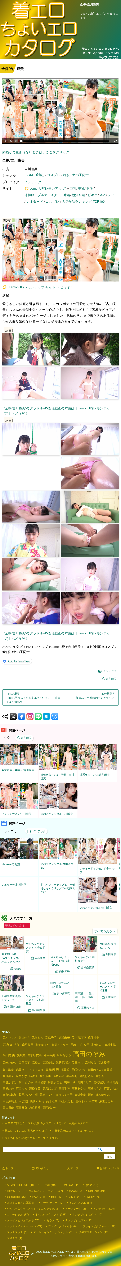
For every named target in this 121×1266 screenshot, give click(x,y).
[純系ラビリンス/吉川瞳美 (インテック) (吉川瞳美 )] (97, 768)
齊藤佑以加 (10, 1098)
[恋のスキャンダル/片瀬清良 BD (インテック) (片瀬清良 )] (58, 858)
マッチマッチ (15, 1235)
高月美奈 (8, 1079)
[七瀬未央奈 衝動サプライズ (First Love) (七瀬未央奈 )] (12, 994)
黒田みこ (77, 1066)
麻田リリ (21, 1073)
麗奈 (91, 1098)
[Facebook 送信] (21, 716)
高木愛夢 (104, 1066)
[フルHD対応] (34, 174)
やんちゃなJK (78, 1206)
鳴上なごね (66, 1105)
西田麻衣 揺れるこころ (107, 961)
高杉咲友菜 (35, 1059)
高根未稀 (64, 975)
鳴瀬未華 (64, 1041)
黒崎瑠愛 (99, 1086)
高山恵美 (9, 1058)
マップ (72, 1172)
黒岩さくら (47, 1098)
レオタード (34, 201)
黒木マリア (10, 1041)
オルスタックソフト (47, 1217)
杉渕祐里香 (38, 1014)
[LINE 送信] (38, 716)
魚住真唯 (34, 1111)
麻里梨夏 (27, 1048)
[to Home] (39, 57)
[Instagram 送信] (29, 716)
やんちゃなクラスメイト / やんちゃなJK (31, 1212)
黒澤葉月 (71, 1079)
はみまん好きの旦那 (19, 1206)
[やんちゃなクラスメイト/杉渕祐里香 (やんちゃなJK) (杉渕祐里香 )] (36, 994)
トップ (7, 1172)
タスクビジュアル (75, 1223)
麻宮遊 (23, 1104)
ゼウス (51, 1223)
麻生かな (21, 1079)
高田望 (65, 1073)
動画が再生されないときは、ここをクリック (36, 152)
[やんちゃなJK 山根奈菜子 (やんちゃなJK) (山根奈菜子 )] (85, 955)
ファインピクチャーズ (96, 1229)
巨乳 (73, 188)
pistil (54, 1200)
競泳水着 (78, 194)
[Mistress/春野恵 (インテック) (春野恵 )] (19, 858)
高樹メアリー (59, 1048)
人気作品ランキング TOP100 (83, 201)
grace (89, 1188)
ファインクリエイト (60, 1229)
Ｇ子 (86, 1048)
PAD (35, 1200)
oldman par (13, 1200)
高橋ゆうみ (95, 1092)
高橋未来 (52, 1072)
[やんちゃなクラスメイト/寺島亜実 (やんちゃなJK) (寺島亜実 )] (36, 955)
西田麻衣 (111, 969)
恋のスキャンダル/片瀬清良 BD (57, 865)
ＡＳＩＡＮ (36, 1073)
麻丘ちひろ (64, 1059)
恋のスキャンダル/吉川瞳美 (57, 814)
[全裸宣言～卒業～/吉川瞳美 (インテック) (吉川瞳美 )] (19, 764)
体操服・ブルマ (36, 194)
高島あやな (79, 1092)
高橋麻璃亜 (10, 1105)
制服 (66, 174)
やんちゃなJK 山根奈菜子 (85, 962)
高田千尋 (64, 1092)
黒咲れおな (78, 1073)
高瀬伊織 (48, 1066)
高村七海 (110, 1048)
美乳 (81, 188)
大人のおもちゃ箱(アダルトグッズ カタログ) (31, 1141)
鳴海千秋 (69, 1086)
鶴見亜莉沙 (63, 1066)
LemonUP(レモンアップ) (48, 188)
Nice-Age (93, 1194)
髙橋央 (36, 1066)
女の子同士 (80, 174)
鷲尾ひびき (26, 1098)
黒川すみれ (37, 1105)
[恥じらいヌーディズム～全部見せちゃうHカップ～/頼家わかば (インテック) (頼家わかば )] (58, 897)
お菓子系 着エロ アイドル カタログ (73, 1134)
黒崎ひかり (10, 1066)
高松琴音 (34, 1092)
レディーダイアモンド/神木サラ (97, 870)
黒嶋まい (81, 1105)
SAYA (17, 972)
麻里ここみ (106, 1105)
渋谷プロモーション (91, 1235)
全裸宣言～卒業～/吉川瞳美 (17, 770)
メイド (113, 194)
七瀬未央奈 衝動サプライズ (11, 1001)
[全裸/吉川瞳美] (60, 250)
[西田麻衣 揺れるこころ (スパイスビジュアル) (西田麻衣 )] (108, 953)
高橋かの (8, 1092)
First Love (67, 1188)
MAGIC (73, 1194)
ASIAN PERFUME (18, 1188)
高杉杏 (100, 1079)
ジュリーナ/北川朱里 (13, 903)
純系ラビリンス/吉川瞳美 (95, 774)
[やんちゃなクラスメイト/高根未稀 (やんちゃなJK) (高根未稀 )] (108, 992)
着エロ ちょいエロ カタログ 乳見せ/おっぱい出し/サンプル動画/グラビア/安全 (100, 53)
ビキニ (93, 194)
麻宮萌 (33, 1079)
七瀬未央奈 (14, 1010)
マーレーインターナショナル (50, 1235)
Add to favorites (18, 661)
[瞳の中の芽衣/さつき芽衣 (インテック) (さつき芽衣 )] (61, 994)
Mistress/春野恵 (10, 864)
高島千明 (51, 1041)
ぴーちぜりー (49, 1206)
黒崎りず (76, 1048)
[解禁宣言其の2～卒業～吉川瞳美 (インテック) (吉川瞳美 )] (58, 768)
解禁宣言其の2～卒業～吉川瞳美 (57, 776)
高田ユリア (84, 1086)
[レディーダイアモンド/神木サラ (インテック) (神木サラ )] (97, 862)
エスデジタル (15, 1217)
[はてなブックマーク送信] (46, 716)
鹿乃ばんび (49, 1092)
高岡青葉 (24, 1066)
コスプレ (53, 174)
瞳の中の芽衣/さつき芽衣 (60, 1001)
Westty (91, 1200)
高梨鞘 (93, 1105)
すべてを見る (105, 934)
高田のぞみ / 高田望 (100, 1073)
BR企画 (45, 1188)
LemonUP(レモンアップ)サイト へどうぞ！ (41, 287)
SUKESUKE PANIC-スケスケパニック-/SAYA (11, 961)
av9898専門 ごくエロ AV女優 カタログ (28, 1126)
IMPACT (12, 1194)
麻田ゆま (21, 1092)
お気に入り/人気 (107, 1172)
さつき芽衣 (63, 1010)
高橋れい (97, 1048)
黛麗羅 (21, 1059)
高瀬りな (90, 1066)
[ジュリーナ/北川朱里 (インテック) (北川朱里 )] (19, 897)
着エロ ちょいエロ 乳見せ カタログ (26, 1134)
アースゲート (73, 1212)
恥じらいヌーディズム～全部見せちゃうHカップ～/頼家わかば (58, 907)
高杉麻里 (45, 1079)
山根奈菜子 (87, 971)
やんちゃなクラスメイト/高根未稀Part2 (60, 964)
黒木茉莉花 (79, 1041)
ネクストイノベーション (21, 1229)
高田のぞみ (87, 1011)
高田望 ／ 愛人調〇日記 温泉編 (84, 1000)
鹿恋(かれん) (103, 1098)
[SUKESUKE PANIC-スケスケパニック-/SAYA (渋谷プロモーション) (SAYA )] (12, 952)
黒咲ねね (37, 1041)
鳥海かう (24, 1041)
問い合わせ (40, 1172)
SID (71, 1200)
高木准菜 (51, 1105)
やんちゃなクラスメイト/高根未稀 (107, 1001)
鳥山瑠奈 (8, 1073)
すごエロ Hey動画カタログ (72, 1126)
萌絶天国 (12, 1241)
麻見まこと (55, 1086)
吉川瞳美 (111, 678)
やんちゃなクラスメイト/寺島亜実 (35, 964)
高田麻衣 (21, 1111)
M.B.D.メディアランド (42, 1194)
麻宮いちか (111, 1092)
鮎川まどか (26, 1086)
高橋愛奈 (40, 1086)
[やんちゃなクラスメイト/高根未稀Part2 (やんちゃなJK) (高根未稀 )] (61, 955)
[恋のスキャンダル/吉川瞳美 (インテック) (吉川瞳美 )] (58, 808)
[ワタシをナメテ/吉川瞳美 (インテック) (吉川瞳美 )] (19, 808)
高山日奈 (8, 1111)
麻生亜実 (49, 1059)
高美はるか (42, 1048)
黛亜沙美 (93, 1041)
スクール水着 (60, 194)
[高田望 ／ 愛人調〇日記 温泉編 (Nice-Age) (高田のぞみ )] (85, 991)
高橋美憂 (112, 1086)
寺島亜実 (40, 975)
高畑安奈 (80, 1098)
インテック (32, 181)
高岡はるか (87, 1079)
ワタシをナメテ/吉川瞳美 (16, 814)
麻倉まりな (11, 1047)
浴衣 (103, 194)
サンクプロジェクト (84, 1217)
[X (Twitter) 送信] (13, 716)
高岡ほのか (49, 1111)
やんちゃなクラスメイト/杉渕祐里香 (35, 1003)
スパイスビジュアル (19, 1223)
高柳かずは (10, 1086)
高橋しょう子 (64, 1098)
